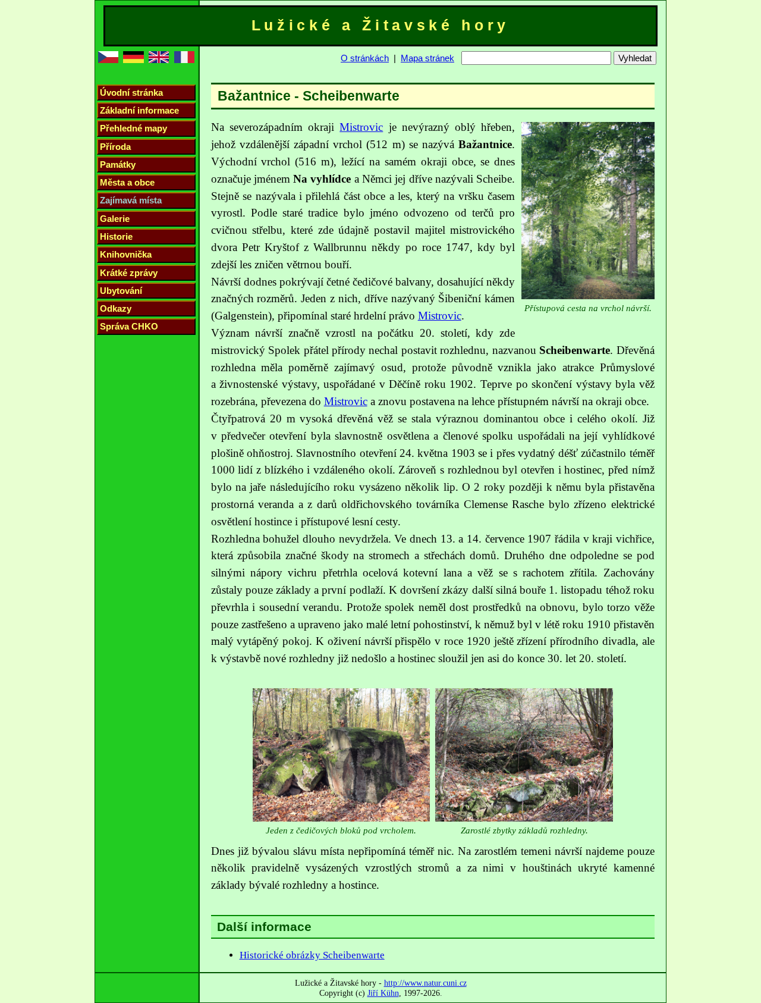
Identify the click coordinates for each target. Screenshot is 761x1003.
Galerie (115, 219)
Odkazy (115, 308)
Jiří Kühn (383, 993)
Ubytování (121, 291)
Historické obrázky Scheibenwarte (312, 955)
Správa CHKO (129, 326)
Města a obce (127, 182)
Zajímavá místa (131, 200)
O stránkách (365, 58)
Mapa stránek (427, 58)
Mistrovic (361, 127)
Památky (118, 164)
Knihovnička (126, 254)
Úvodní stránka (131, 92)
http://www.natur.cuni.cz (425, 983)
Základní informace (139, 110)
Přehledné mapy (133, 128)
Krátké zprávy (129, 273)
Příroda (115, 147)
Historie (116, 236)
